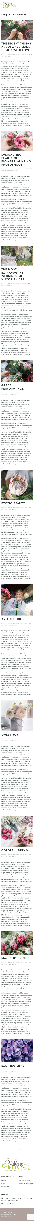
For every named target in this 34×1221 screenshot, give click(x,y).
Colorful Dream (15, 850)
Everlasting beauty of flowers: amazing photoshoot (16, 159)
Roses (3, 1181)
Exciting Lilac (13, 1066)
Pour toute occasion (5, 1188)
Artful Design (13, 619)
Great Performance (12, 387)
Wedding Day (9, 285)
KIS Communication (9, 1215)
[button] (32, 4)
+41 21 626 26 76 (24, 1181)
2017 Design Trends (10, 395)
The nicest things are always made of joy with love (16, 47)
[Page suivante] (19, 1149)
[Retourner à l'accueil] (8, 4)
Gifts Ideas (8, 56)
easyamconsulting (12, 54)
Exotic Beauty (13, 503)
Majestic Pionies (15, 958)
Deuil (3, 1184)
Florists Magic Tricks (11, 171)
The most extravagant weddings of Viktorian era (13, 274)
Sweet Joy (9, 735)
